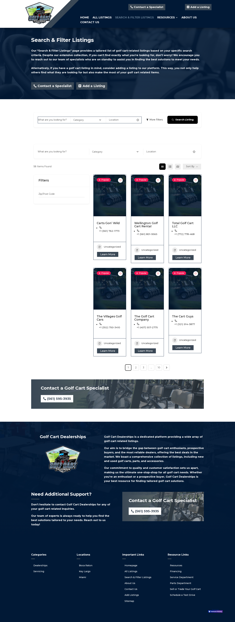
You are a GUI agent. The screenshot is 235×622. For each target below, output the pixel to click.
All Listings (102, 17)
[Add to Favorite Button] (120, 180)
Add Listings (132, 595)
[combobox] (87, 120)
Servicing (38, 571)
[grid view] (162, 166)
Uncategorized (112, 246)
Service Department (181, 577)
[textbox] (78, 120)
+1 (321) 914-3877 (184, 324)
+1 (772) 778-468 (184, 234)
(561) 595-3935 (59, 399)
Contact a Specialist (148, 7)
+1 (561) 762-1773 (109, 230)
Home (84, 17)
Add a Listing (200, 7)
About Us (189, 17)
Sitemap (129, 601)
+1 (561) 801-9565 (147, 234)
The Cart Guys (182, 316)
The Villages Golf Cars (109, 318)
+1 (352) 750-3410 (109, 327)
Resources (166, 17)
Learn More (107, 254)
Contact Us (89, 22)
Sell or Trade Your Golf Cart (185, 589)
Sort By (190, 166)
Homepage (131, 565)
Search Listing (184, 119)
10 (159, 367)
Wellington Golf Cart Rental (146, 224)
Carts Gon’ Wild (108, 223)
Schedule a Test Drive (182, 595)
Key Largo (84, 571)
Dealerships (40, 565)
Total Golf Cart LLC (183, 224)
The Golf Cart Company (144, 318)
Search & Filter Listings (134, 17)
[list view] (170, 166)
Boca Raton (85, 565)
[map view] (178, 166)
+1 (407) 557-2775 (147, 327)
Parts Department (180, 583)
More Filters (156, 119)
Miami (82, 577)
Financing (175, 571)
